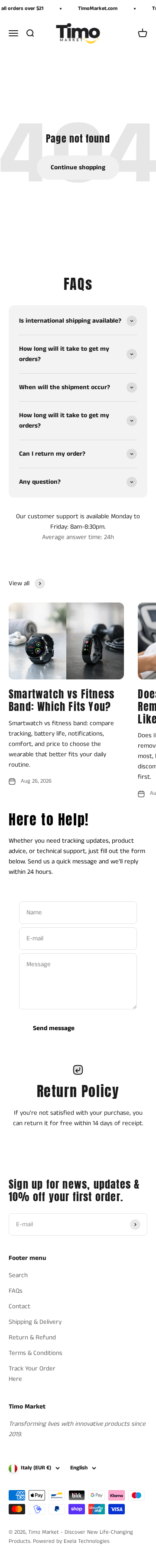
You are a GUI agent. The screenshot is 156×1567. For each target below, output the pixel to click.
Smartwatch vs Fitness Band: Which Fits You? (61, 700)
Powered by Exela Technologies (71, 1541)
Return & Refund (32, 1337)
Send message (54, 1028)
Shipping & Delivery (35, 1321)
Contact (19, 1306)
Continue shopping (78, 167)
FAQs (16, 1290)
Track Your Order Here (32, 1373)
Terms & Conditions (35, 1353)
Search (18, 1275)
